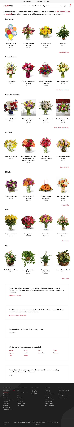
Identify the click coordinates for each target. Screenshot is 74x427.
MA (46, 421)
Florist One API (49, 402)
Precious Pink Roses (63, 234)
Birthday (5, 405)
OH (32, 422)
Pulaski (25, 353)
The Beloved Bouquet (11, 196)
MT (17, 422)
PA (39, 422)
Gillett (55, 350)
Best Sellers (6, 394)
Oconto (26, 355)
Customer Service (50, 394)
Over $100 (34, 394)
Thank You (6, 404)
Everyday (5, 396)
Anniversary (6, 407)
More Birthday (65, 205)
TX (47, 422)
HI (35, 421)
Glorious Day (45, 234)
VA (50, 422)
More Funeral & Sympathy (61, 128)
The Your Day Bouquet (11, 156)
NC (18, 422)
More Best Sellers (64, 52)
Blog (36, 424)
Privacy (47, 396)
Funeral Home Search (64, 396)
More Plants (65, 278)
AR (20, 421)
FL (32, 421)
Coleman (55, 353)
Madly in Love (28, 234)
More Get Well (64, 167)
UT (49, 422)
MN (53, 421)
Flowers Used (62, 392)
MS (15, 422)
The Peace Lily (63, 43)
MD (48, 421)
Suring (25, 350)
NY (30, 422)
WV (57, 422)
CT (27, 421)
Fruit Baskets (20, 405)
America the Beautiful (11, 119)
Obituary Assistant (50, 405)
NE (22, 422)
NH (24, 422)
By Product (36, 6)
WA (54, 422)
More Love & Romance (62, 90)
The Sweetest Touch (63, 81)
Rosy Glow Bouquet (11, 234)
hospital (9, 14)
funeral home (65, 11)
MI (51, 421)
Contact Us (48, 392)
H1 (39, 424)
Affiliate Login (49, 404)
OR (38, 422)
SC (42, 422)
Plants (18, 394)
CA (24, 421)
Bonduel (11, 350)
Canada (60, 394)
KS (41, 421)
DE (31, 421)
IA (36, 421)
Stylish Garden (11, 81)
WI (58, 11)
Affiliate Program (49, 400)
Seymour (11, 353)
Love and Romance (8, 409)
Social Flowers (49, 398)
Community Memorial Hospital (17, 315)
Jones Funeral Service (15, 295)
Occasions (26, 6)
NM (27, 422)
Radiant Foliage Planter (11, 270)
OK (36, 422)
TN (45, 422)
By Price (46, 6)
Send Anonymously (63, 390)
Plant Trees (20, 398)
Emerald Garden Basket (63, 270)
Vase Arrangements (22, 392)
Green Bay (41, 353)
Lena (10, 355)
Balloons (19, 396)
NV (29, 422)
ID (37, 421)
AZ (22, 421)
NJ (25, 422)
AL (19, 421)
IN (40, 421)
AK (17, 421)
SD (44, 422)
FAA (34, 422)
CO (26, 421)
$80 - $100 (34, 392)
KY (43, 421)
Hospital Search (62, 398)
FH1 (38, 424)
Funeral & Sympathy (8, 400)
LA (44, 421)
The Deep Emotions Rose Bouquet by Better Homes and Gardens (28, 158)
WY (33, 424)
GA (34, 421)
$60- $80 (33, 390)
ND (20, 422)
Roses (18, 390)
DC (29, 421)
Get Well (5, 398)
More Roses (65, 241)
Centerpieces (20, 400)
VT (52, 422)
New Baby (6, 402)
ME (49, 421)
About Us (47, 390)
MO (55, 421)
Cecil (39, 350)
